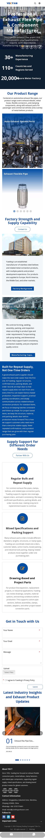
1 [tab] (22, 46)
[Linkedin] (8, 817)
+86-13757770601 (16, 806)
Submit (35, 687)
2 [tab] (17, 211)
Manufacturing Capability (22, 355)
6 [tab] (31, 211)
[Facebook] (4, 817)
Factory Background (22, 289)
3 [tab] (21, 211)
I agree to (20, 680)
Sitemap (32, 829)
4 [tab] (24, 211)
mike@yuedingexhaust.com (18, 810)
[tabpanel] (22, 28)
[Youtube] (13, 817)
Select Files (8, 672)
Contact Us (22, 229)
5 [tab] (27, 211)
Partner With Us (22, 455)
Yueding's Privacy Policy (25, 680)
